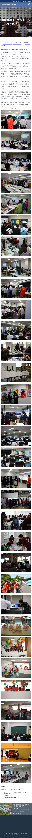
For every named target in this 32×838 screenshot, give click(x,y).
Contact (24, 1)
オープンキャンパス (7, 44)
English (29, 1)
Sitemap (15, 1)
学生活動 (19, 44)
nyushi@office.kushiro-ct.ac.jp (11, 797)
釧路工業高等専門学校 (10, 4)
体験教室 (15, 44)
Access (19, 1)
